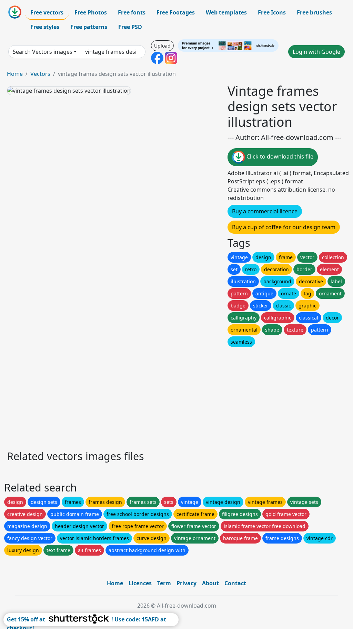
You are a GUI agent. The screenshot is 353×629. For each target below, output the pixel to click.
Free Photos (90, 12)
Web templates (226, 12)
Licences (140, 583)
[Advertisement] (176, 396)
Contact (235, 583)
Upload (162, 45)
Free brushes (314, 12)
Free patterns (88, 27)
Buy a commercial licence (264, 211)
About (210, 583)
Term (164, 583)
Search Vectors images (42, 51)
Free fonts (131, 12)
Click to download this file (279, 157)
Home (15, 74)
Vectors (40, 74)
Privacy (186, 583)
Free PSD (130, 27)
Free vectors (46, 12)
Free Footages (176, 12)
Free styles (44, 27)
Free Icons (272, 12)
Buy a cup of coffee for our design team (283, 227)
